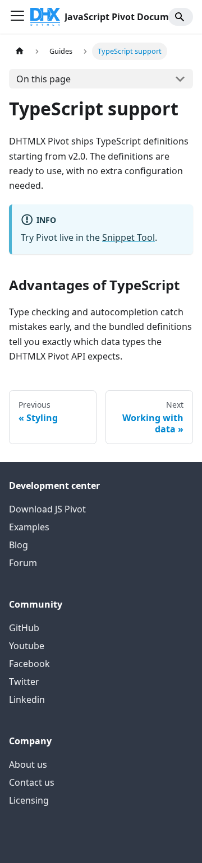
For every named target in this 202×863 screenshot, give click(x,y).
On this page (43, 79)
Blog (18, 545)
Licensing (29, 800)
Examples (29, 527)
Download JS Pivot (47, 509)
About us (28, 764)
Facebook (29, 663)
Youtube (26, 646)
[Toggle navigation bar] (17, 16)
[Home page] (19, 51)
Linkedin (27, 699)
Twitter (24, 681)
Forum (23, 563)
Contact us (31, 782)
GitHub (24, 628)
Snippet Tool (128, 237)
